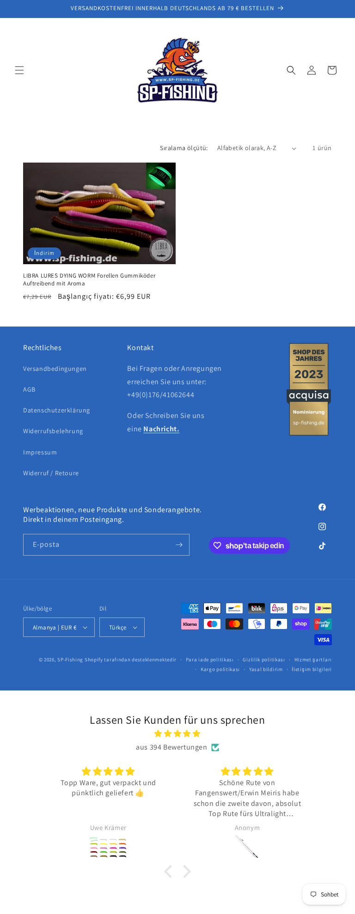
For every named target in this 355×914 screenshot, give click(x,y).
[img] (177, 734)
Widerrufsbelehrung (53, 431)
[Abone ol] (179, 545)
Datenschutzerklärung (56, 410)
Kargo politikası (220, 669)
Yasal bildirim (266, 669)
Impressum (40, 452)
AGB (29, 389)
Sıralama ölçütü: (184, 148)
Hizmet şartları (313, 659)
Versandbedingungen (55, 368)
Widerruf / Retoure (51, 473)
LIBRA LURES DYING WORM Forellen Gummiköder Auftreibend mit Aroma (89, 279)
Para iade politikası (210, 659)
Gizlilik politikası (264, 659)
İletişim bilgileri (312, 669)
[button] (19, 70)
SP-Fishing (70, 659)
